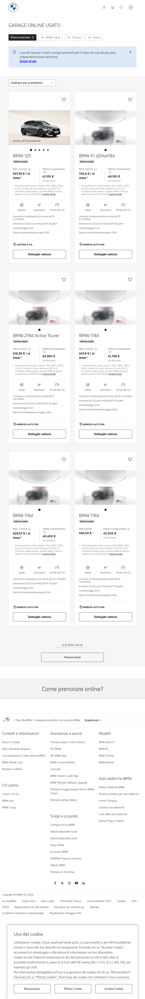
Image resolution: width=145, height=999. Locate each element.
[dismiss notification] (130, 52)
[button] (22, 37)
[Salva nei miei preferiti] (64, 99)
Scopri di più (28, 61)
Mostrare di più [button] (72, 657)
